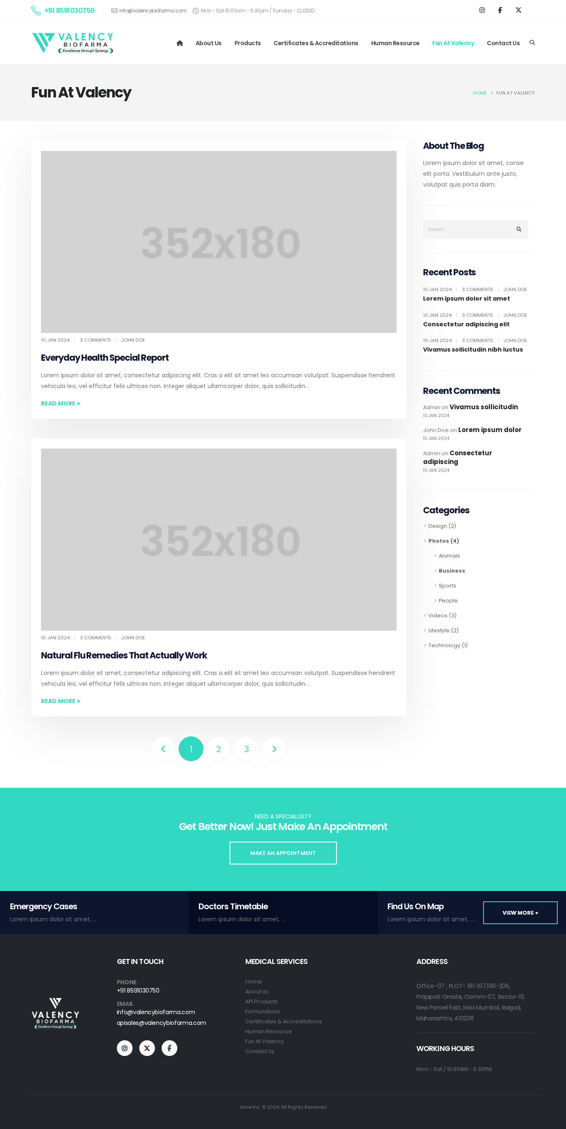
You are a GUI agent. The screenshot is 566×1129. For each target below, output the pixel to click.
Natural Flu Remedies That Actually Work (124, 655)
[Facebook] (500, 10)
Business (452, 570)
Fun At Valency (453, 43)
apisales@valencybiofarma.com (161, 1023)
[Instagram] (482, 10)
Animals (449, 555)
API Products (261, 1001)
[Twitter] (519, 10)
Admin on (470, 411)
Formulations (262, 1011)
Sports (447, 585)
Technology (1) (448, 645)
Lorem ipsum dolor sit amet (466, 299)
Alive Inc (250, 1107)
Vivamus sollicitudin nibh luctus (473, 350)
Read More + (60, 403)
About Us (209, 43)
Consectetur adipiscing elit (466, 324)
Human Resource (395, 43)
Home (480, 93)
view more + (521, 912)
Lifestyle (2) (443, 630)
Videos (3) (442, 615)
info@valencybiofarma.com (152, 10)
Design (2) (442, 525)
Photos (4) (443, 540)
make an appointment (283, 853)
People (448, 600)
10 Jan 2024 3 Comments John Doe (475, 289)
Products (248, 43)
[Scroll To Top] (551, 1119)
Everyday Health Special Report (105, 358)
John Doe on (472, 433)
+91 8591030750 (69, 10)
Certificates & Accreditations (315, 43)
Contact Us (503, 43)
